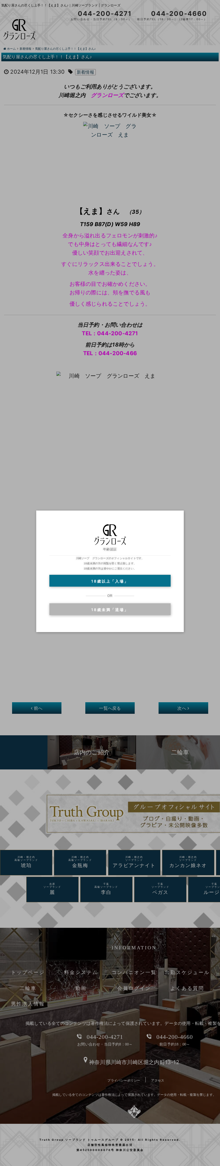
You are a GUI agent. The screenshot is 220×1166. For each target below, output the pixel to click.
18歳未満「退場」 (110, 609)
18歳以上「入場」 (110, 581)
